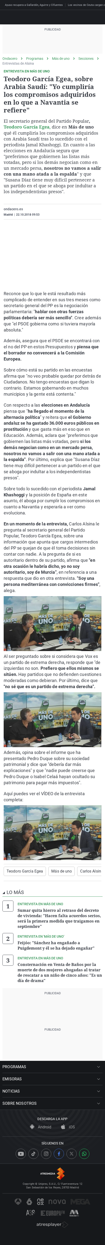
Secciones (86, 58)
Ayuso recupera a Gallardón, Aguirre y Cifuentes (34, 5)
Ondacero (9, 58)
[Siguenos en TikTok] (33, 1154)
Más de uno (61, 58)
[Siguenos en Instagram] (46, 1154)
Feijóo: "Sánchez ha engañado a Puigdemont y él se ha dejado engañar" (56, 945)
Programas (34, 58)
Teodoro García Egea (25, 871)
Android (44, 1127)
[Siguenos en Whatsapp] (84, 1154)
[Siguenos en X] (71, 1154)
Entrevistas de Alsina (18, 63)
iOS (71, 1127)
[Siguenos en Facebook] (59, 1154)
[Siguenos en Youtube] (21, 1154)
